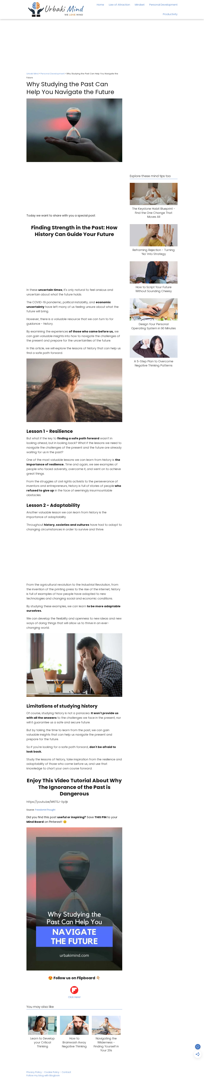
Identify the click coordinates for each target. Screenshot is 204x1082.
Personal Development (163, 5)
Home (100, 5)
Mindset (140, 5)
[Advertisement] (102, 46)
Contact (66, 1072)
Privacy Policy (34, 1072)
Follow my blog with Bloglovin (43, 1075)
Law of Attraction (119, 5)
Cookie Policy (51, 1072)
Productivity (170, 14)
